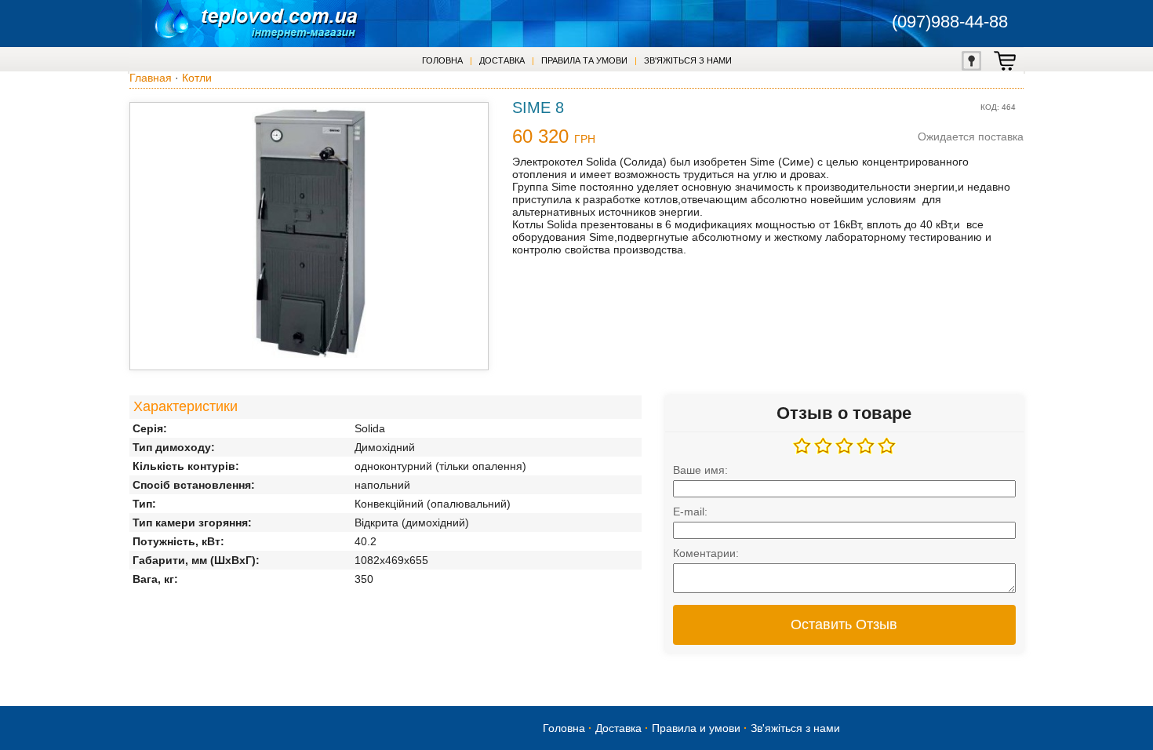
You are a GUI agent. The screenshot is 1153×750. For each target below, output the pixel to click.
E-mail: (690, 511)
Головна (442, 60)
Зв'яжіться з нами (688, 60)
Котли (197, 77)
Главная (150, 77)
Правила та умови (584, 60)
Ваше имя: (700, 470)
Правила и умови (696, 728)
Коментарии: (706, 553)
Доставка (502, 60)
